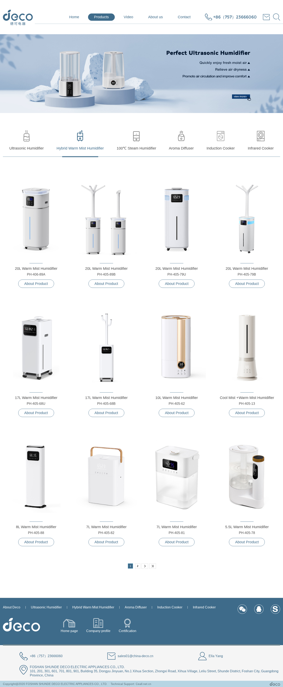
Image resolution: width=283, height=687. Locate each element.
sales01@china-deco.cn (135, 656)
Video (128, 17)
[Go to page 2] (145, 566)
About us (155, 17)
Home (74, 17)
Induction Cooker (169, 607)
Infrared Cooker (204, 607)
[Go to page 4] (152, 566)
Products (101, 17)
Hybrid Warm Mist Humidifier (93, 607)
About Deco (11, 607)
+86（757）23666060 (235, 17)
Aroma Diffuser (136, 607)
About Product (36, 284)
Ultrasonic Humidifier (46, 607)
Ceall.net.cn (143, 684)
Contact (184, 17)
